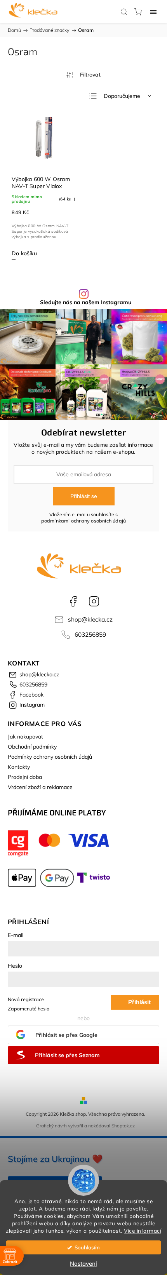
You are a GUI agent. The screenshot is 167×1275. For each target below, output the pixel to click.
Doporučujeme (122, 95)
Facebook (73, 601)
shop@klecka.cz (90, 619)
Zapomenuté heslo (28, 1008)
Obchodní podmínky (32, 746)
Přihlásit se (83, 496)
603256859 (90, 634)
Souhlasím (87, 1247)
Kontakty (19, 766)
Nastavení (83, 1263)
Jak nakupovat (25, 736)
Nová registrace (26, 999)
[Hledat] (124, 11)
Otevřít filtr (83, 74)
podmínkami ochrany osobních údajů (83, 520)
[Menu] (153, 11)
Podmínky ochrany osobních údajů (50, 756)
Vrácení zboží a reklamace (40, 787)
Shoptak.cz (123, 1126)
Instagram (94, 601)
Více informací (142, 1230)
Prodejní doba (25, 776)
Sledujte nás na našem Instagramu (85, 302)
